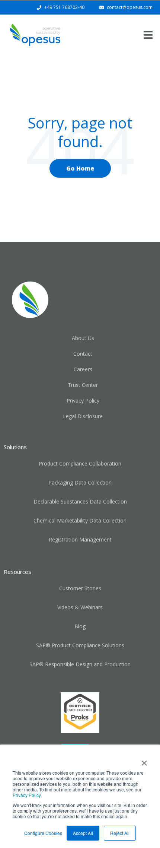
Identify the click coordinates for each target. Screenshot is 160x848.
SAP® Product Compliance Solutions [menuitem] (80, 645)
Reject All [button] (119, 833)
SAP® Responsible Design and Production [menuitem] (80, 664)
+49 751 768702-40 (64, 7)
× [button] (144, 760)
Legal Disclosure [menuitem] (83, 416)
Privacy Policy (27, 795)
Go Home (80, 168)
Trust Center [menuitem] (83, 384)
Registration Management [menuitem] (80, 539)
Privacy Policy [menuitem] (83, 400)
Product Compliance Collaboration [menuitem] (80, 463)
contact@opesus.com (130, 7)
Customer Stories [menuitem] (80, 588)
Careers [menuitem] (83, 369)
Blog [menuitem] (80, 626)
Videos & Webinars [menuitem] (80, 607)
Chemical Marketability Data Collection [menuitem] (80, 520)
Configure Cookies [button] (43, 833)
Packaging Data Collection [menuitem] (80, 482)
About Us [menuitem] (83, 338)
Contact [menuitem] (82, 353)
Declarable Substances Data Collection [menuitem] (80, 501)
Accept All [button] (83, 833)
